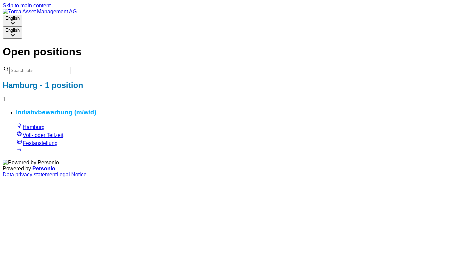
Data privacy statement (30, 174)
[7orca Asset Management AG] (40, 11)
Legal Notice (72, 174)
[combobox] (12, 21)
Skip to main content (27, 5)
